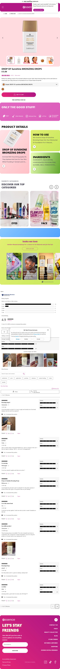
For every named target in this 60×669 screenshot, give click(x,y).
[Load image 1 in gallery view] (11, 60)
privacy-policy (6, 665)
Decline (26, 339)
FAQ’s (56, 628)
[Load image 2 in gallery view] (18, 60)
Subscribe (15, 650)
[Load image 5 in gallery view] (42, 60)
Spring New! (13, 13)
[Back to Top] (56, 619)
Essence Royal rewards (49, 650)
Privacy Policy (37, 334)
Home (6, 13)
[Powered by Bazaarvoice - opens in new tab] (48, 282)
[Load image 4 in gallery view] (34, 60)
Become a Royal (38, 10)
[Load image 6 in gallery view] (50, 60)
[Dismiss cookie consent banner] (48, 330)
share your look (30, 248)
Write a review (17, 75)
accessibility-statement (9, 659)
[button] (2, 7)
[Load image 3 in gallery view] (26, 60)
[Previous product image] (3, 38)
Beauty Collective (51, 632)
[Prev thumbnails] (9, 60)
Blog (56, 636)
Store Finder (53, 639)
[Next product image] (57, 38)
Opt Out (17, 336)
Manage (18, 339)
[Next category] (56, 187)
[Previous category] (51, 187)
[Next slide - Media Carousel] (57, 266)
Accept (38, 339)
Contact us (53, 625)
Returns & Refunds (51, 643)
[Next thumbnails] (51, 60)
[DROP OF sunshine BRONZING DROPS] (3, 89)
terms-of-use (6, 662)
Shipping (54, 646)
